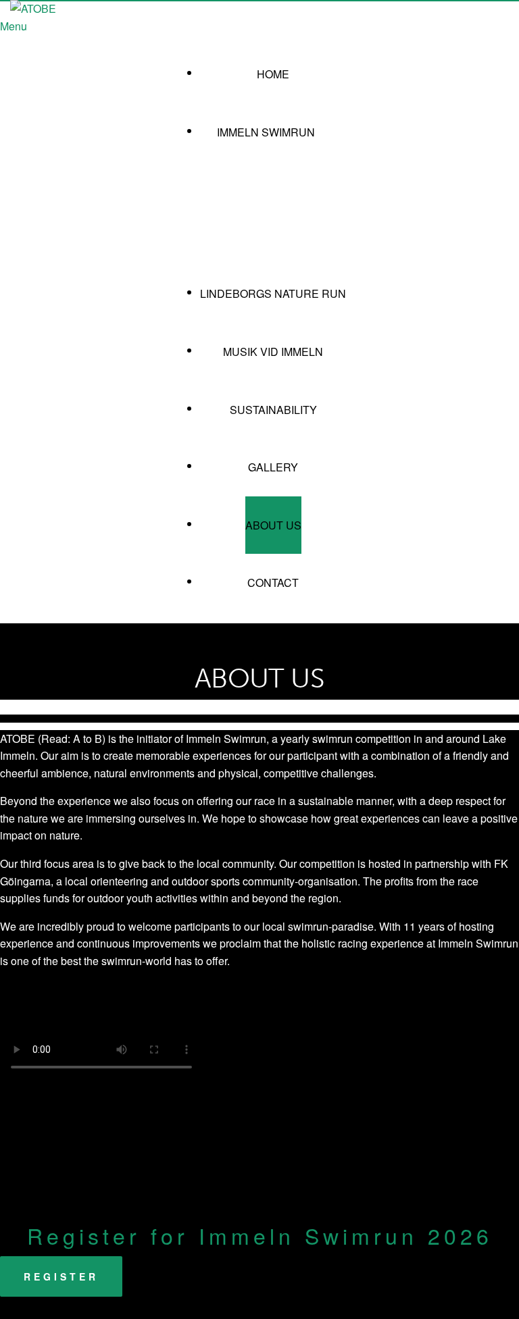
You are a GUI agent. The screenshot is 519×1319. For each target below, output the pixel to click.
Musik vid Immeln (273, 351)
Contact (273, 582)
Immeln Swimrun (266, 132)
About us (273, 525)
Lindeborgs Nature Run (273, 293)
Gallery (273, 467)
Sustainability (273, 409)
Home (273, 74)
